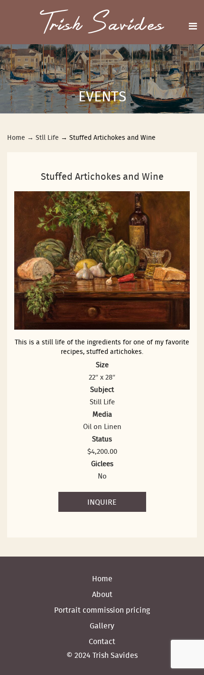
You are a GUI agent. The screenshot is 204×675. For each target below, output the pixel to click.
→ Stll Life (43, 137)
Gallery (102, 625)
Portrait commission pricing (102, 610)
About (102, 594)
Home (16, 137)
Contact (102, 641)
